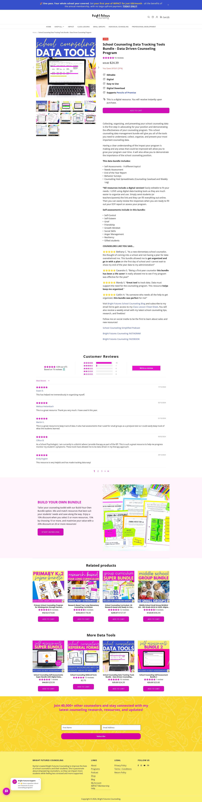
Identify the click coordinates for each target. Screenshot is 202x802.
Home (35, 32)
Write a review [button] (146, 368)
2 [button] (98, 471)
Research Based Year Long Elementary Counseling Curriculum (153, 606)
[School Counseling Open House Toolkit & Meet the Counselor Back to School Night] (118, 656)
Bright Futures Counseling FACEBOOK (121, 339)
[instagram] (141, 765)
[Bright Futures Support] (6, 791)
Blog (93, 779)
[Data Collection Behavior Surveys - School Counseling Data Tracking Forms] (153, 656)
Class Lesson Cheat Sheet (145, 306)
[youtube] (145, 765)
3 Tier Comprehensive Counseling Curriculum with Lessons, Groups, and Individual (48, 606)
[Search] (149, 17)
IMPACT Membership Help (100, 787)
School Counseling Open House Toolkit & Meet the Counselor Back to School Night (118, 676)
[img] (41, 387)
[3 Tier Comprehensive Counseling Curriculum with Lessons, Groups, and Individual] (48, 586)
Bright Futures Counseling (101, 17)
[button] (168, 5)
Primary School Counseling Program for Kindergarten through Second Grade (118, 606)
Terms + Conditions (123, 769)
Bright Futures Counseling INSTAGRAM (122, 333)
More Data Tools (101, 635)
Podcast (94, 772)
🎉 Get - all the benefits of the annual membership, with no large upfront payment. (101, 5)
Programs (95, 769)
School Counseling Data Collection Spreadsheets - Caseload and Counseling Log (83, 676)
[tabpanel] (48, 598)
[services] (153, 17)
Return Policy (120, 772)
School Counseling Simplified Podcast (121, 327)
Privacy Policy (120, 765)
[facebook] (138, 765)
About (93, 765)
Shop (93, 776)
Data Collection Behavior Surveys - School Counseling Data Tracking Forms (154, 676)
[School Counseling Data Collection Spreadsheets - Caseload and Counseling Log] (83, 656)
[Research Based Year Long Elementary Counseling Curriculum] (153, 586)
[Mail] (148, 765)
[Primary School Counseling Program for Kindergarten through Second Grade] (118, 586)
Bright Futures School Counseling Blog (126, 303)
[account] (157, 17)
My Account (96, 783)
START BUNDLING (50, 532)
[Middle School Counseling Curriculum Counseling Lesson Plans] (83, 586)
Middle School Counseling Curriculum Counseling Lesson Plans (83, 606)
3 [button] (101, 471)
